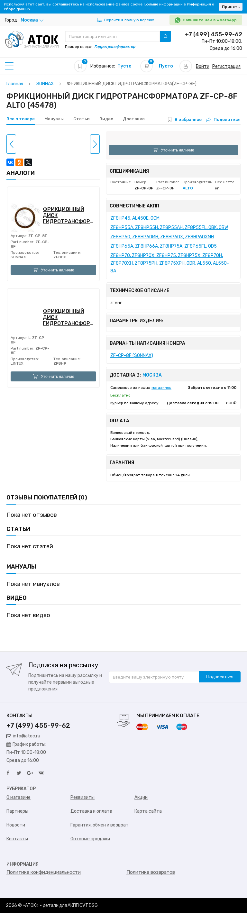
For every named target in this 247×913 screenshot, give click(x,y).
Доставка (134, 118)
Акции (141, 797)
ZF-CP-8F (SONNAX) (131, 355)
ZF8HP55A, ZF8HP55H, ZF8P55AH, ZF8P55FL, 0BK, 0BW (169, 227)
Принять (231, 7)
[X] (28, 162)
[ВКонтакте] (10, 162)
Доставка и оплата (91, 811)
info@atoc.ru (26, 736)
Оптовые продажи (90, 839)
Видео (106, 118)
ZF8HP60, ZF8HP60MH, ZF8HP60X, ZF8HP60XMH (162, 237)
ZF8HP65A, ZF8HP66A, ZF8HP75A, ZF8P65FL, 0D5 (163, 246)
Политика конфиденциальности (43, 872)
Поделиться (227, 119)
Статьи (81, 118)
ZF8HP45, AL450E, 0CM (135, 218)
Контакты (17, 839)
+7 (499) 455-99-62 (213, 34)
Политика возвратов (150, 872)
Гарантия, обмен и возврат (99, 825)
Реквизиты (82, 797)
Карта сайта (148, 811)
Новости (15, 825)
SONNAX (18, 257)
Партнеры (17, 811)
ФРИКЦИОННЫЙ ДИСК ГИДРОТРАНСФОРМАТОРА (69, 215)
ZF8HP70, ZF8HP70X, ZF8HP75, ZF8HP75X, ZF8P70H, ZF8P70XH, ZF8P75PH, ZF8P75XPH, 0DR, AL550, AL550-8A (169, 263)
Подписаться (219, 676)
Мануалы (54, 118)
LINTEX (17, 363)
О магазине (18, 797)
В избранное (188, 119)
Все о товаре (20, 118)
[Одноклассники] (19, 162)
